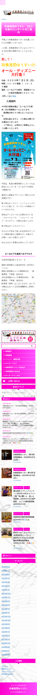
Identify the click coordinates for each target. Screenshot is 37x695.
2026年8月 (6, 567)
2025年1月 (6, 590)
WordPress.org (7, 674)
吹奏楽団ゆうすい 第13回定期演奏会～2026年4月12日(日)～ (24, 457)
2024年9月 (6, 601)
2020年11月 (6, 643)
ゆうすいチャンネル (12, 375)
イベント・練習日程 (12, 359)
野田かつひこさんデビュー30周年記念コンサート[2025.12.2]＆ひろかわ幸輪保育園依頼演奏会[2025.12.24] (18, 441)
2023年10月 (6, 620)
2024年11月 (6, 597)
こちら (13, 96)
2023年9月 (6, 624)
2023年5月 (6, 639)
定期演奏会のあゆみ (12, 371)
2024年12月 (6, 593)
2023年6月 (6, 636)
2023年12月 (6, 616)
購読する (8, 555)
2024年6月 (6, 605)
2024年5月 (6, 609)
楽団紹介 (8, 351)
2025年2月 (6, 586)
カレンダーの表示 (29, 396)
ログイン (5, 666)
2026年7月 (6, 571)
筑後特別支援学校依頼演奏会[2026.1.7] (15, 433)
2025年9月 (6, 574)
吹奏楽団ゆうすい (18, 688)
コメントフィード (8, 671)
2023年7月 (6, 632)
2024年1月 (6, 613)
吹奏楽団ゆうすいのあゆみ (15, 367)
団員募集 (8, 355)
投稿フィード (6, 669)
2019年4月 (6, 655)
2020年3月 (6, 647)
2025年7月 (6, 578)
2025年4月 (6, 582)
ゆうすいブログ (11, 363)
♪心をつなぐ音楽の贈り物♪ (18, 685)
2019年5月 (6, 651)
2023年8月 (6, 628)
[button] (3, 396)
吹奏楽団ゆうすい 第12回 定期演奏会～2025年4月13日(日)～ (24, 475)
